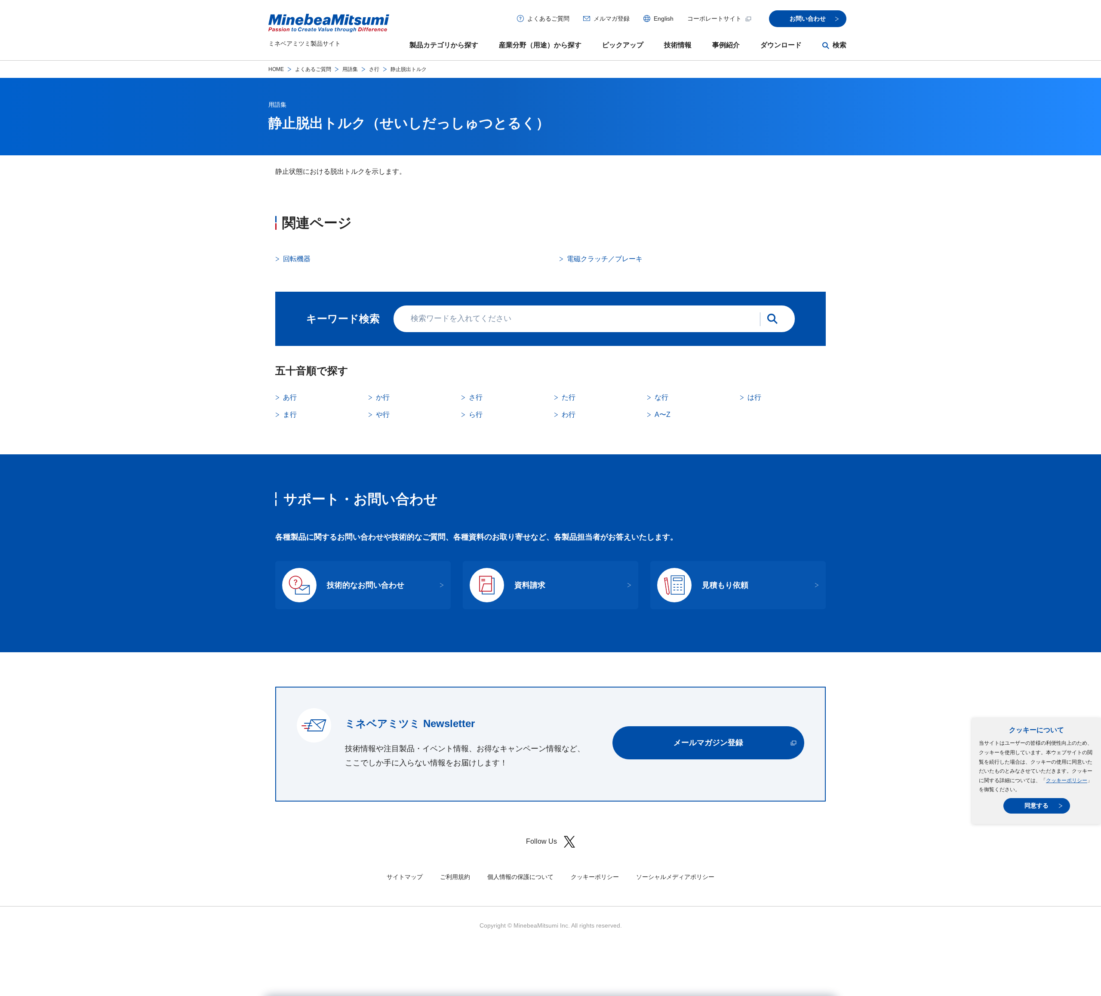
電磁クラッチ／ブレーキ (605, 258)
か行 (383, 397)
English (664, 18)
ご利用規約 (455, 876)
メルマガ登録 (612, 18)
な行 (661, 397)
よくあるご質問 (548, 18)
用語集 (350, 69)
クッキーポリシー (1066, 780)
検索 (839, 45)
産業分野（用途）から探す (540, 45)
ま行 (290, 414)
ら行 (476, 414)
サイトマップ (405, 876)
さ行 (374, 69)
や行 (383, 414)
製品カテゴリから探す (443, 45)
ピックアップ (622, 45)
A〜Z (662, 414)
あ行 (290, 397)
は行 (754, 397)
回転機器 (297, 258)
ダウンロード (781, 45)
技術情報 (678, 45)
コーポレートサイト (714, 18)
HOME (276, 69)
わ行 (568, 414)
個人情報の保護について (520, 876)
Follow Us (541, 841)
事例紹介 (726, 45)
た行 (568, 397)
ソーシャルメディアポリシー (675, 876)
